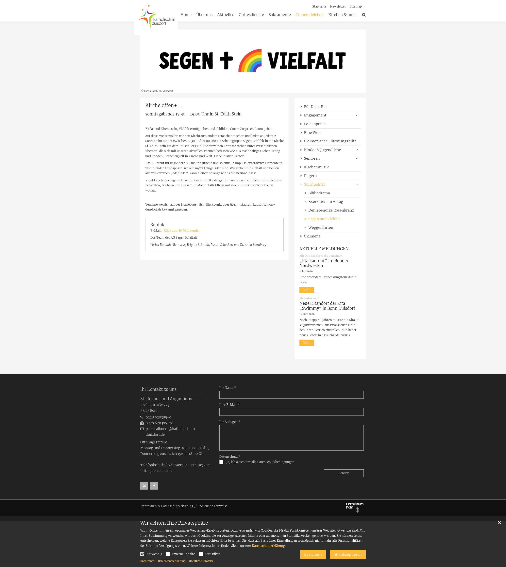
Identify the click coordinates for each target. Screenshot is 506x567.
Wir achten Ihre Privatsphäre (174, 523)
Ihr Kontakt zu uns (158, 389)
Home (186, 15)
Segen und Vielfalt (324, 219)
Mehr (307, 290)
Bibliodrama (319, 193)
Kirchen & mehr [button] (342, 15)
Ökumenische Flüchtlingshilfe (330, 141)
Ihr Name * (227, 388)
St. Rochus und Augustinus (166, 398)
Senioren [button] (312, 158)
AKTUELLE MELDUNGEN (324, 248)
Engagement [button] (315, 115)
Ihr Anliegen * (229, 422)
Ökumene (312, 236)
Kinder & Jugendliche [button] (322, 150)
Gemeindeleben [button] (309, 15)
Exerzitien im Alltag (325, 201)
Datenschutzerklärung (268, 546)
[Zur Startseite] (156, 17)
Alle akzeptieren (348, 554)
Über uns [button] (204, 15)
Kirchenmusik (316, 167)
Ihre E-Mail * (229, 405)
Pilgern (310, 175)
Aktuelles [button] (225, 15)
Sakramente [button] (280, 15)
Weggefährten (320, 227)
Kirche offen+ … (163, 106)
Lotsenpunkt (315, 124)
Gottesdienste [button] (251, 15)
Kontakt (158, 224)
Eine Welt (312, 132)
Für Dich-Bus (315, 106)
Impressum (147, 560)
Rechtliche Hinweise (201, 560)
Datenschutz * (229, 456)
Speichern (313, 554)
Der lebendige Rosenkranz (331, 210)
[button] (364, 15)
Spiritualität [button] (314, 184)
